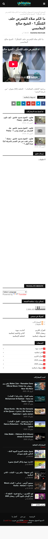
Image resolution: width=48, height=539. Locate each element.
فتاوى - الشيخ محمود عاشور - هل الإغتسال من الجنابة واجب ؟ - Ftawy (19, 129)
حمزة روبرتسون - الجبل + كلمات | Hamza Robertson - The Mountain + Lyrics (18, 424)
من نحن (22, 517)
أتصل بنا (14, 517)
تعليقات (38, 324)
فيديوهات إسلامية (27, 12)
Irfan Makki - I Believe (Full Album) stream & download (19, 435)
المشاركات (37, 322)
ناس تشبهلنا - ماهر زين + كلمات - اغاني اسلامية (18, 473)
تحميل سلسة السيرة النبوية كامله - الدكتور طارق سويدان (20, 452)
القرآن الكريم (40, 330)
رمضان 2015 (40, 333)
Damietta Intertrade (37, 33)
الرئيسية (32, 517)
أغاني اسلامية (40, 352)
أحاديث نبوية (20, 330)
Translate (22, 294)
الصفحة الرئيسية (39, 12)
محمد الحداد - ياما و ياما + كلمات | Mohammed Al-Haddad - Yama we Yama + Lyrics (19, 398)
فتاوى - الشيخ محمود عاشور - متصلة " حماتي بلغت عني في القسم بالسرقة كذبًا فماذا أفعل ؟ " (18, 141)
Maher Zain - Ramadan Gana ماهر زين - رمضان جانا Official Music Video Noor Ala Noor (18, 386)
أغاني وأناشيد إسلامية (17, 333)
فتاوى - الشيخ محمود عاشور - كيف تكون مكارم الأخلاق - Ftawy (18, 118)
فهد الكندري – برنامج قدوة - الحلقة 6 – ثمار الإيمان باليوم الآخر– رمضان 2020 (19, 495)
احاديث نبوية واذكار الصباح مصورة (20, 462)
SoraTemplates (21, 522)
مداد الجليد (8, 520)
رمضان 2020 (39, 364)
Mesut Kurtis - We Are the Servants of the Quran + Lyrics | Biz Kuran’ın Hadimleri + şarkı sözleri (18, 411)
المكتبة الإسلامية (19, 336)
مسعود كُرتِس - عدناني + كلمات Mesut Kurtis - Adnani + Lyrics (18, 484)
